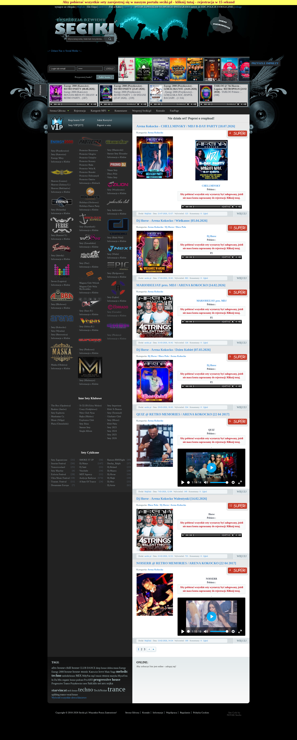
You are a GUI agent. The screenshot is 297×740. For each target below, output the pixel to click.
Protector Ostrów (87, 179)
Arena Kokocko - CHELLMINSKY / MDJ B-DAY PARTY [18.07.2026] (185, 126)
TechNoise (100, 690)
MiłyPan (86, 675)
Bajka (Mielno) (86, 416)
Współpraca (171, 712)
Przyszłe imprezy (265, 63)
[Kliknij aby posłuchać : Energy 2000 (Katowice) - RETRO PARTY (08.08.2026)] (73, 104)
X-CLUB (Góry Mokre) (90, 405)
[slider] (188, 482)
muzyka (113, 675)
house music (80, 671)
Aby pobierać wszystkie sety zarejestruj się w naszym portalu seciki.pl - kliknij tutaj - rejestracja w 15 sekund (149, 2)
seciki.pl (147, 278)
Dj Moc (119, 481)
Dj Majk (119, 478)
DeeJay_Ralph (119, 463)
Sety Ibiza (84, 423)
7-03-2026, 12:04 (165, 491)
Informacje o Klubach (89, 183)
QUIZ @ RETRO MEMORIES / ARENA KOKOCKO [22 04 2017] (182, 414)
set (99, 683)
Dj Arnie (119, 485)
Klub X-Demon (114, 409)
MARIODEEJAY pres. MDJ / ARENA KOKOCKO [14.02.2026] (180, 285)
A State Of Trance (91, 481)
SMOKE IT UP (91, 460)
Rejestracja (80, 110)
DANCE (91, 668)
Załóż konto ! (105, 77)
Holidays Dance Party (89, 206)
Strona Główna (56, 110)
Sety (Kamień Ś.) (59, 235)
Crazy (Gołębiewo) (88, 409)
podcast (79, 679)
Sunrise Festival (63, 463)
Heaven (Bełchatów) (60, 188)
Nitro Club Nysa (87, 413)
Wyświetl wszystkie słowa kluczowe (69, 697)
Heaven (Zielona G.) (60, 184)
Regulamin (185, 712)
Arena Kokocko (155, 132)
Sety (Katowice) (58, 154)
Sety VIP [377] (75, 125)
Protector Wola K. (87, 168)
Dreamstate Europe (63, 485)
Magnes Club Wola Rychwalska (88, 287)
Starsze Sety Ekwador (117, 153)
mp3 (93, 675)
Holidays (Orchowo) (89, 202)
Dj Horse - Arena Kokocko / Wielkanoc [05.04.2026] (171, 220)
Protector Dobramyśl (89, 176)
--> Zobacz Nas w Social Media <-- (64, 50)
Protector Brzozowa (88, 150)
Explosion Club (86, 420)
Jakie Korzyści (104, 120)
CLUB (83, 668)
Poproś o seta (104, 125)
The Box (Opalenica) (61, 405)
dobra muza (112, 668)
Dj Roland (119, 467)
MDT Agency (91, 474)
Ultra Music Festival (63, 478)
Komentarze (121, 110)
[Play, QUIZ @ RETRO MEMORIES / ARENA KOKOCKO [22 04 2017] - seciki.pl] (183, 482)
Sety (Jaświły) (57, 255)
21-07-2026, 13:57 (165, 213)
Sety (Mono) (113, 420)
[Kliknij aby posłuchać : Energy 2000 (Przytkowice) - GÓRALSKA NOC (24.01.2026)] (173, 104)
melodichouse (68, 675)
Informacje (158, 712)
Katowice (93, 671)
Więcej (241, 213)
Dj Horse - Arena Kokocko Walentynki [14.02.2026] (171, 498)
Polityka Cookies (201, 712)
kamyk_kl (107, 6)
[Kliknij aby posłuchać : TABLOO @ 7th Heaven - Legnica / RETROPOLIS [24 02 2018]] (223, 104)
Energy (122, 668)
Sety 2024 (112, 431)
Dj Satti (91, 467)
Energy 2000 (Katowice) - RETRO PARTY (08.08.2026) (79, 87)
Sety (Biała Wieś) (115, 237)
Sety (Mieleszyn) (87, 380)
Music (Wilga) (57, 420)
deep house (101, 668)
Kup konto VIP (76, 120)
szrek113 (82, 6)
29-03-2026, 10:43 (165, 407)
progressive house (107, 679)
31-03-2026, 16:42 (165, 343)
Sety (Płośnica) (114, 335)
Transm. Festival (63, 481)
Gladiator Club (114, 416)
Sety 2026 (112, 438)
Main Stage (110, 671)
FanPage (174, 110)
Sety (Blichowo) (58, 304)
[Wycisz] (206, 482)
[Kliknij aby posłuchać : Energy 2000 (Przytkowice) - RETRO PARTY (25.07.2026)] (123, 104)
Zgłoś (205, 213)
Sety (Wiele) (113, 254)
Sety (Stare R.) (86, 310)
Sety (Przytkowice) (60, 150)
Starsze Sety (85, 427)
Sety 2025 (112, 434)
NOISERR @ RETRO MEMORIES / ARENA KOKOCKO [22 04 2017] (186, 563)
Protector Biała (86, 165)
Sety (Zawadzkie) (87, 243)
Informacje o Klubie (60, 161)
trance (116, 689)
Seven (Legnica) (58, 281)
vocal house (72, 694)
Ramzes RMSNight (119, 460)
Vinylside (91, 470)
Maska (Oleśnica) (59, 365)
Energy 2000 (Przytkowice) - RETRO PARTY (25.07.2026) (129, 87)
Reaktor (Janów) (58, 409)
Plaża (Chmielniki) (59, 423)
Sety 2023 (112, 427)
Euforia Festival (63, 474)
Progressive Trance (61, 683)
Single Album (85, 431)
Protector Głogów (87, 154)
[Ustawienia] (233, 482)
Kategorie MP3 (98, 110)
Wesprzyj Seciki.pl (141, 110)
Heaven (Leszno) (59, 181)
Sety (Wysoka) (58, 331)
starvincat (59, 690)
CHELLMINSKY (211, 185)
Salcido (92, 683)
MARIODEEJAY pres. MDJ (211, 300)
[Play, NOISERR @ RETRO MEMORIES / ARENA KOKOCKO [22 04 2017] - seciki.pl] (183, 631)
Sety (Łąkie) (113, 297)
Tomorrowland (63, 467)
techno (85, 690)
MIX (79, 675)
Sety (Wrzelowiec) (115, 189)
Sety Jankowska (114, 210)
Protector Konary (87, 161)
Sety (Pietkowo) (86, 349)
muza (105, 675)
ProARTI (88, 679)
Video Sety (112, 177)
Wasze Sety (112, 170)
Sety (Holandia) (58, 209)
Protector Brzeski (87, 172)
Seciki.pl (83, 712)
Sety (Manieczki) (115, 150)
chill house (72, 667)
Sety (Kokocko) (58, 327)
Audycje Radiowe (91, 478)
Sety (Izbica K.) (86, 326)
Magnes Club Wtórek (89, 283)
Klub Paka (112, 423)
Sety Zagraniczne (63, 460)
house (68, 671)
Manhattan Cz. (58, 416)
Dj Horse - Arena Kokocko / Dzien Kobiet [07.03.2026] (173, 349)
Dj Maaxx (119, 470)
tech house (72, 690)
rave (85, 683)
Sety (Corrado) (114, 312)
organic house (69, 679)
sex (104, 683)
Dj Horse (170, 227)
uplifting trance (59, 694)
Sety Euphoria (57, 413)
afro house (58, 667)
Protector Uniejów (87, 157)
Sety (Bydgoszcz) (115, 273)
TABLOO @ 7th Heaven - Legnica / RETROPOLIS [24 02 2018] (230, 89)
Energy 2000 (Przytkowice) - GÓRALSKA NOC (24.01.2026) (180, 87)
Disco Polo (181, 227)
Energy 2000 (58, 671)
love (101, 671)
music (99, 675)
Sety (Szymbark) (87, 226)
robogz (217, 6)
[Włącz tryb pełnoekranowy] (240, 482)
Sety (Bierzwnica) (59, 334)
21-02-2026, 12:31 (165, 556)
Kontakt (160, 110)
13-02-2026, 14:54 (165, 641)
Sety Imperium (114, 405)
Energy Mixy (57, 158)
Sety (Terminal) (114, 413)
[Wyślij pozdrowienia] (229, 23)
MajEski (60, 6)
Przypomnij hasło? (83, 77)
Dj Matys (91, 463)
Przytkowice (76, 683)
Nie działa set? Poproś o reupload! (191, 118)
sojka (109, 683)
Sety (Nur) (84, 263)
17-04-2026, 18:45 (165, 278)
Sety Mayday (63, 470)
